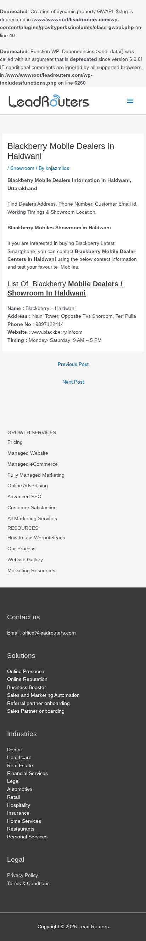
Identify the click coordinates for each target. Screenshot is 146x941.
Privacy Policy (22, 875)
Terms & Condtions (28, 883)
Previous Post (73, 364)
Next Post (73, 382)
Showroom (22, 168)
